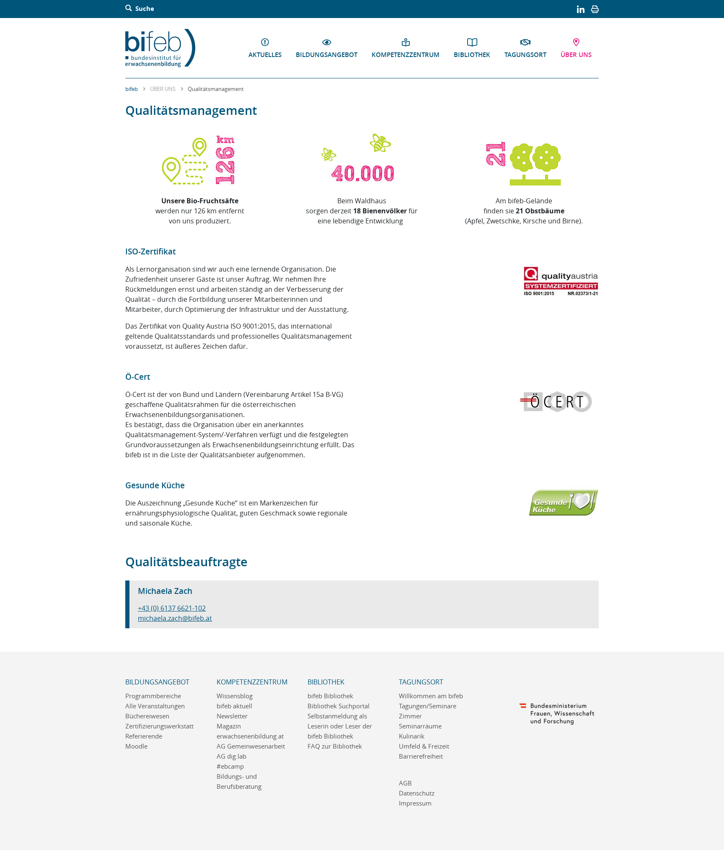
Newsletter (232, 716)
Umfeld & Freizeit (424, 746)
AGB (405, 783)
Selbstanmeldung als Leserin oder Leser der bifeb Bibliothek (340, 726)
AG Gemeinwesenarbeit (251, 746)
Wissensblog (235, 696)
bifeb (131, 89)
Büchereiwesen (147, 716)
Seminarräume (420, 726)
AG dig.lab (231, 756)
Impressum (415, 803)
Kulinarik (411, 736)
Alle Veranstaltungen (155, 706)
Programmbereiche (153, 696)
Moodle (136, 746)
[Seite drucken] (595, 9)
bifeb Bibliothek (330, 696)
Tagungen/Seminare (427, 706)
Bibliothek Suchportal (339, 706)
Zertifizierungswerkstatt (159, 726)
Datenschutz (416, 793)
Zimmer (410, 716)
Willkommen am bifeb (431, 696)
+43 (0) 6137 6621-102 (172, 608)
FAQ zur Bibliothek (335, 746)
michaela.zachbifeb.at (175, 618)
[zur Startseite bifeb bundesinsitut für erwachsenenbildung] (163, 48)
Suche (144, 9)
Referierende (143, 736)
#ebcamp (230, 766)
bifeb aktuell (234, 706)
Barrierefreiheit (421, 756)
